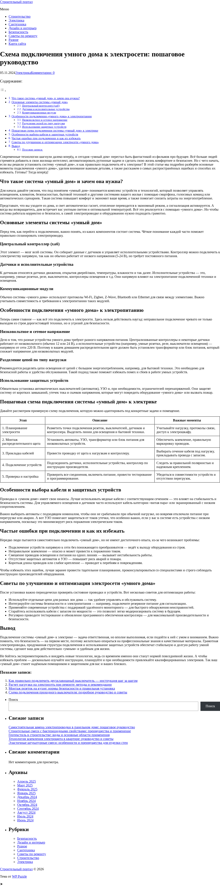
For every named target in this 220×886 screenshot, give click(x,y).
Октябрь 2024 (27, 805)
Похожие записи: (32, 149)
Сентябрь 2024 (28, 808)
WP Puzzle (19, 876)
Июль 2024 (25, 816)
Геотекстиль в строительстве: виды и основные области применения (59, 735)
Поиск (13, 699)
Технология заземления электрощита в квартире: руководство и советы (61, 739)
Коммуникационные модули (39, 112)
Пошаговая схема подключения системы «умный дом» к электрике (55, 130)
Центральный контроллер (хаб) (41, 105)
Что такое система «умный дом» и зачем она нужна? (46, 98)
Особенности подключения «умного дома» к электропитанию (52, 116)
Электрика (16, 20)
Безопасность (18, 32)
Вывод (16, 146)
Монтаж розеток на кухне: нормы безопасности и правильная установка (62, 688)
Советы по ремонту (23, 36)
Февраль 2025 (27, 789)
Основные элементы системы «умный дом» (40, 102)
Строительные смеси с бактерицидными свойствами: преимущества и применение (70, 731)
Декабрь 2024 (27, 797)
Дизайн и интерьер (23, 28)
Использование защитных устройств (44, 126)
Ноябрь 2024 (26, 801)
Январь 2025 (26, 793)
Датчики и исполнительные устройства (46, 109)
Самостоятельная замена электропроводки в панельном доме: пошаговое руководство (72, 727)
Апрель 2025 (26, 781)
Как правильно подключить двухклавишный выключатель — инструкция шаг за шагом (73, 680)
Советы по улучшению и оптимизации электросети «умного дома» (55, 142)
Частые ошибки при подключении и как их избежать (46, 138)
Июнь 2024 (25, 820)
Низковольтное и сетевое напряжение (44, 119)
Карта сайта (17, 43)
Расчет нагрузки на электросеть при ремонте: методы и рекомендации (60, 684)
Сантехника (17, 24)
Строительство (20, 16)
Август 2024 (26, 812)
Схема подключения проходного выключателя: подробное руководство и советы (68, 692)
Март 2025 (25, 785)
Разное (13, 40)
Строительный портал (16, 2)
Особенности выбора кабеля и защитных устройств (45, 134)
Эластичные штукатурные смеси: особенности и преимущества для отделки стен (68, 743)
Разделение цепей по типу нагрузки (43, 123)
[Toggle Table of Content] (3, 91)
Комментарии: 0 (43, 73)
